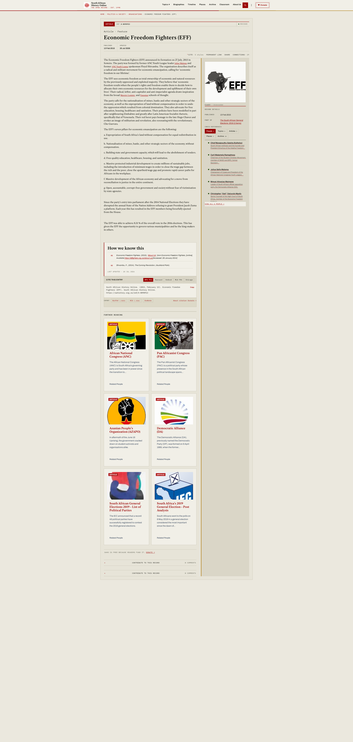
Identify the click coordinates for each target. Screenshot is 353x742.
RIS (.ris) (135, 301)
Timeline (192, 4)
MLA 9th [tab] (178, 280)
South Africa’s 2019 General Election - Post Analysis (173, 507)
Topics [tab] (221, 131)
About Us (237, 4)
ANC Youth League (120, 66)
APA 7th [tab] (148, 280)
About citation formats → (184, 301)
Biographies (178, 4)
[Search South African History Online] (245, 5)
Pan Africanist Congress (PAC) (173, 354)
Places (202, 4)
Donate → (150, 552)
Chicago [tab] (189, 280)
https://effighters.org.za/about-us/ (139, 258)
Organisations (135, 14)
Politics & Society (116, 14)
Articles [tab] (233, 131)
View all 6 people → (214, 204)
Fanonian (144, 95)
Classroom (224, 4)
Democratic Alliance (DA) (171, 430)
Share (227, 55)
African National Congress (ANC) (120, 354)
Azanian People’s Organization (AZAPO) (124, 430)
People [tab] (210, 131)
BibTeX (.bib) (119, 301)
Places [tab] (210, 136)
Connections (241, 55)
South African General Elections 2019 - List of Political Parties (125, 507)
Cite (195, 55)
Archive (212, 4)
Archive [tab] (222, 136)
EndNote (148, 301)
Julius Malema (181, 63)
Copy (192, 287)
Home (102, 14)
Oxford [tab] (169, 280)
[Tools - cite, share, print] (251, 5)
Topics (166, 4)
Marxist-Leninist (127, 95)
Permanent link (214, 55)
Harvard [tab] (158, 280)
